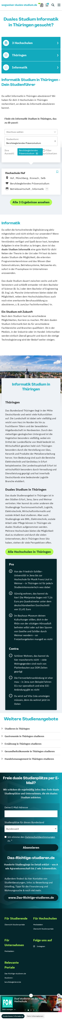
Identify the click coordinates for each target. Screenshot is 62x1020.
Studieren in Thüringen (17, 728)
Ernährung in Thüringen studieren (23, 743)
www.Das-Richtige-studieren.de (31, 897)
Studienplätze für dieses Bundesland (24, 822)
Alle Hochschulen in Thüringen (29, 552)
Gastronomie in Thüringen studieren (24, 736)
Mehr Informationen (35, 1016)
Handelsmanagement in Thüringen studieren (29, 758)
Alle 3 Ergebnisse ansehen (31, 202)
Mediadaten (38, 924)
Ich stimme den (31, 838)
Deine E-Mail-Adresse (16, 807)
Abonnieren (31, 847)
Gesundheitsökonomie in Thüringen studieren (30, 751)
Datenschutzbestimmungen (40, 836)
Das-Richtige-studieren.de (15, 973)
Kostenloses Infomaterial (13, 1016)
